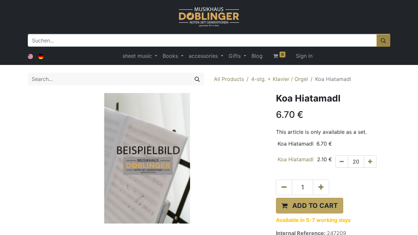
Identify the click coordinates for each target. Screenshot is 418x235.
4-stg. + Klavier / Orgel (279, 79)
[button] (309, 205)
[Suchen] (383, 40)
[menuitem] (257, 55)
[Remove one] (341, 161)
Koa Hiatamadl (296, 159)
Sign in (304, 56)
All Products (229, 79)
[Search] (197, 79)
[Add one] (370, 161)
